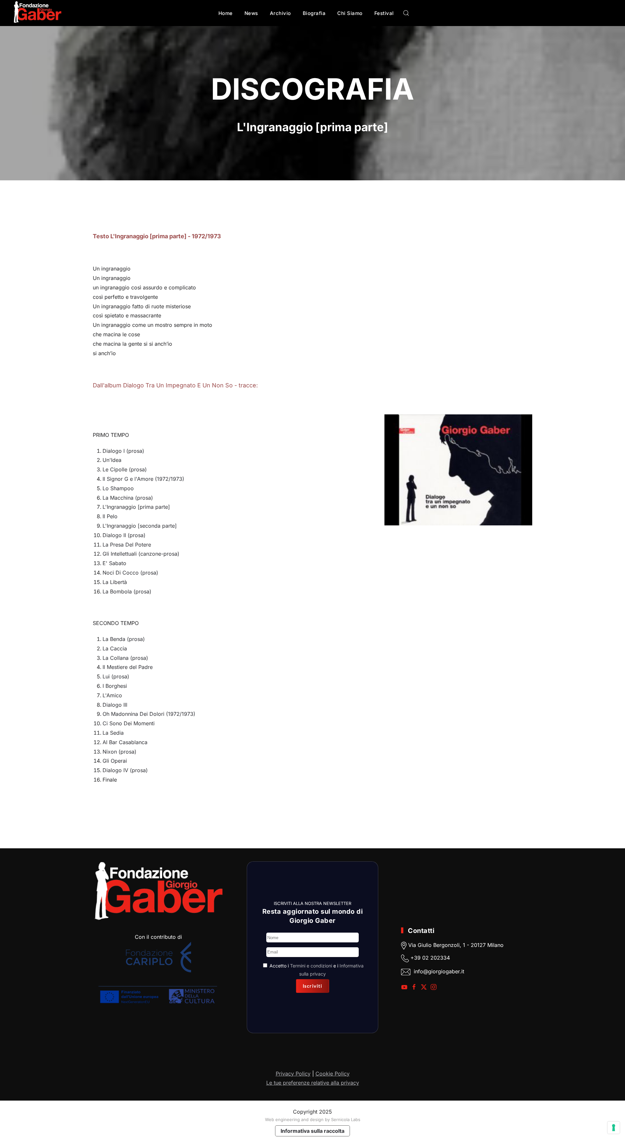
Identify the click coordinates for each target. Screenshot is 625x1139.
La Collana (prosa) (125, 658)
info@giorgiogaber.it (439, 971)
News (251, 13)
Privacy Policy (293, 1073)
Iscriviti (313, 986)
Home (225, 13)
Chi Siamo (350, 13)
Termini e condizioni (311, 965)
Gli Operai (115, 760)
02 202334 (436, 957)
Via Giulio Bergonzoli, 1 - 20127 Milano (455, 945)
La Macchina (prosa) (128, 497)
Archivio (280, 13)
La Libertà (115, 582)
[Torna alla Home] (37, 13)
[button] (406, 13)
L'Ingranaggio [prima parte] (136, 507)
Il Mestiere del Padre (128, 667)
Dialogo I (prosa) (123, 451)
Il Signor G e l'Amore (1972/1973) (143, 479)
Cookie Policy (332, 1073)
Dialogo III (115, 704)
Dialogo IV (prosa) (125, 770)
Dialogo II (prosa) (124, 535)
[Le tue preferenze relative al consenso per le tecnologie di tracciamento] (613, 1127)
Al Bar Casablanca (125, 742)
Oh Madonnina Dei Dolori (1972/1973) (149, 714)
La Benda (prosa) (124, 639)
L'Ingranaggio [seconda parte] (140, 525)
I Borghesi (115, 686)
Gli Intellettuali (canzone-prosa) (141, 553)
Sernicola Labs (345, 1119)
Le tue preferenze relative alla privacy (312, 1082)
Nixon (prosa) (119, 751)
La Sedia (113, 732)
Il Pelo (110, 516)
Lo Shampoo (118, 488)
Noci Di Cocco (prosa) (130, 572)
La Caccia (115, 648)
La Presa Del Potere (127, 544)
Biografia (314, 13)
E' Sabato (114, 563)
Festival (384, 13)
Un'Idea (112, 460)
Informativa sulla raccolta (312, 1131)
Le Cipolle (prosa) (125, 469)
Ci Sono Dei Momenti (129, 723)
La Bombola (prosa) (127, 591)
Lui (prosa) (116, 676)
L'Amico (112, 695)
